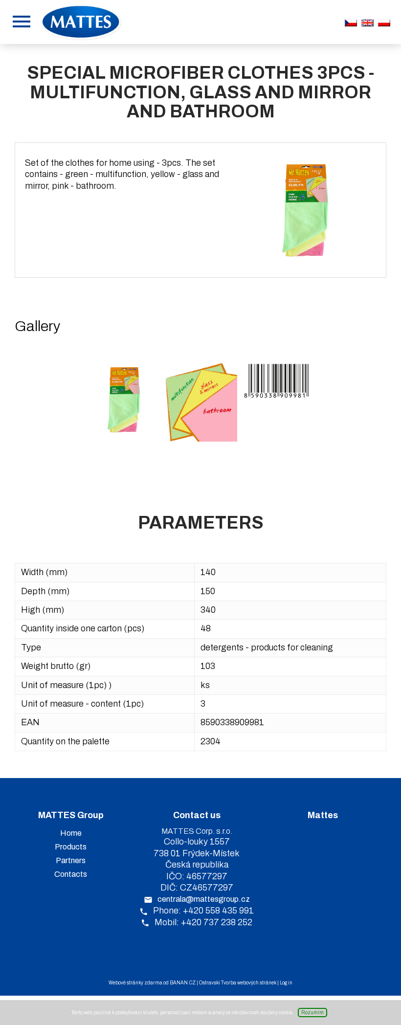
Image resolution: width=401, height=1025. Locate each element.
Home (71, 833)
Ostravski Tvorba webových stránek (237, 982)
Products (71, 847)
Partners (71, 860)
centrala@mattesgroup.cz (203, 899)
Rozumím (312, 1012)
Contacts (70, 874)
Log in (286, 982)
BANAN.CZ (183, 982)
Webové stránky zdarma (135, 982)
